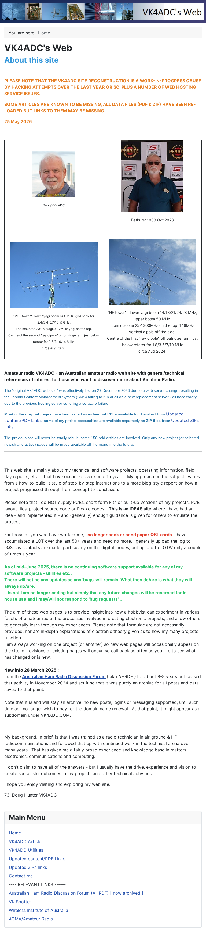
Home (15, 833)
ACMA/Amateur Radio (31, 919)
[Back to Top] (197, 922)
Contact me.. (22, 876)
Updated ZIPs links (28, 867)
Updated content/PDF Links (37, 858)
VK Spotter (20, 901)
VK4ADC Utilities (26, 850)
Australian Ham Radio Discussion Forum (64, 676)
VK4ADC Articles (26, 841)
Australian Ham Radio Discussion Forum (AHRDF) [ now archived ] (76, 893)
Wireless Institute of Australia (38, 910)
